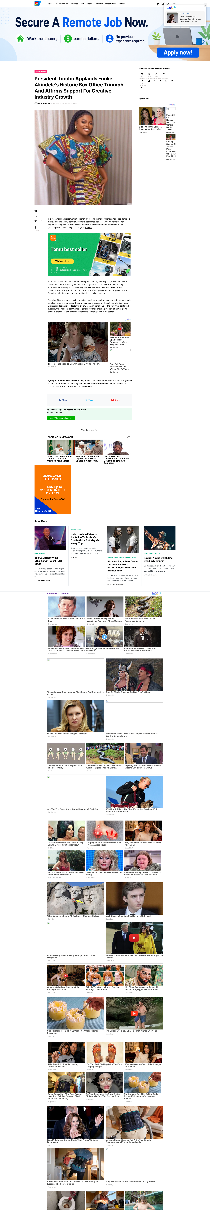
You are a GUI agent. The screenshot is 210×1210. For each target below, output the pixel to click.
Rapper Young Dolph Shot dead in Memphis (158, 559)
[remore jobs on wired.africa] (105, 34)
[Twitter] (168, 3)
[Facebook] (158, 3)
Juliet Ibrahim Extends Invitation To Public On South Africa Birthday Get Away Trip (85, 539)
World (157, 553)
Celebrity (110, 557)
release (88, 227)
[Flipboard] (149, 83)
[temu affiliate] (89, 254)
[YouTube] (173, 3)
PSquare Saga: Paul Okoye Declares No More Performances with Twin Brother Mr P (122, 566)
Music (134, 557)
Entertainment (41, 71)
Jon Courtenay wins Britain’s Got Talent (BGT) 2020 (49, 560)
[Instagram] (163, 3)
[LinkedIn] (160, 83)
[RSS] (154, 83)
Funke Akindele (110, 222)
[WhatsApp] (166, 83)
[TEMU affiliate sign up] (53, 489)
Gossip (128, 557)
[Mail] (172, 83)
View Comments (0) (89, 430)
